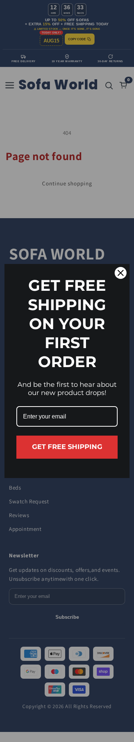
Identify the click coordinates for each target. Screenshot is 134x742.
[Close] (121, 273)
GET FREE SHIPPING (67, 447)
